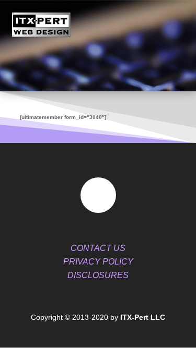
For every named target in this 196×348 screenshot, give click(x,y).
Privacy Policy (98, 261)
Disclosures (98, 275)
